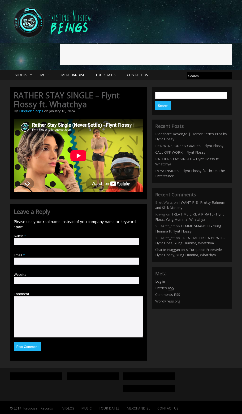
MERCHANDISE (73, 75)
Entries (164, 287)
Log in (160, 281)
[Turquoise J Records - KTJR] (54, 38)
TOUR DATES (105, 75)
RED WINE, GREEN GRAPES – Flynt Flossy (189, 145)
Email (19, 255)
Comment (21, 294)
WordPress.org (167, 301)
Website (20, 274)
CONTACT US (137, 75)
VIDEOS (18, 75)
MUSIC (45, 75)
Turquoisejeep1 (31, 111)
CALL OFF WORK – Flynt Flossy (180, 152)
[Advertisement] (146, 54)
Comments (167, 294)
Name (20, 235)
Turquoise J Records (37, 408)
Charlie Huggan (167, 249)
